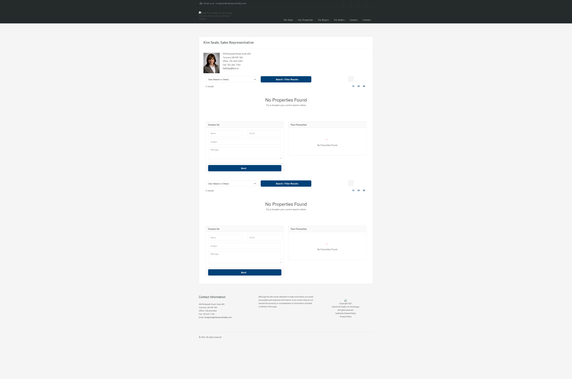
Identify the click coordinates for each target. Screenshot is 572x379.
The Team (288, 19)
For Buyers (323, 19)
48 (364, 86)
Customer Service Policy (345, 313)
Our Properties (305, 19)
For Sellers (339, 19)
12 (353, 86)
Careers (354, 19)
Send (244, 168)
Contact (367, 19)
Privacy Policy (345, 316)
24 (359, 86)
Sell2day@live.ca (230, 68)
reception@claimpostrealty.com (231, 3)
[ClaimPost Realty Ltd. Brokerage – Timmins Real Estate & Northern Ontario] (218, 17)
